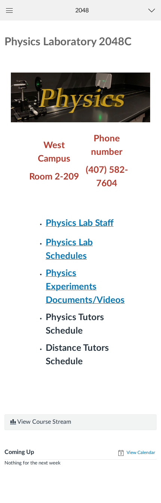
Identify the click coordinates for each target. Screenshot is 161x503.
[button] (82, 10)
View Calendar (140, 452)
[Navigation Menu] (153, 10)
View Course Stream (43, 422)
